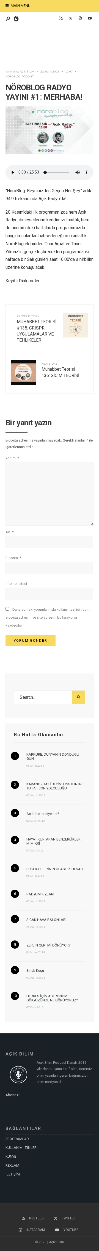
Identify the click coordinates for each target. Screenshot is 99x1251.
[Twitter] (70, 18)
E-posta (13, 558)
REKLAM (12, 1165)
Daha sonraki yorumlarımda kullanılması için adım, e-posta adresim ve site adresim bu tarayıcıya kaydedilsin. (48, 617)
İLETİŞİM (13, 1174)
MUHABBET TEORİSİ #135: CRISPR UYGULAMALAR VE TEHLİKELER (36, 328)
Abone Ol (13, 1095)
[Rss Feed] (61, 18)
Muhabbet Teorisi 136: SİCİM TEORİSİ (60, 370)
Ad (9, 532)
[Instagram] (80, 18)
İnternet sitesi (16, 584)
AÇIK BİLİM (27, 71)
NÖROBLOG (13, 76)
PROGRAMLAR (17, 1139)
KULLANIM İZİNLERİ (22, 1148)
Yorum (12, 458)
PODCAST (28, 76)
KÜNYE (11, 1156)
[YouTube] (90, 18)
